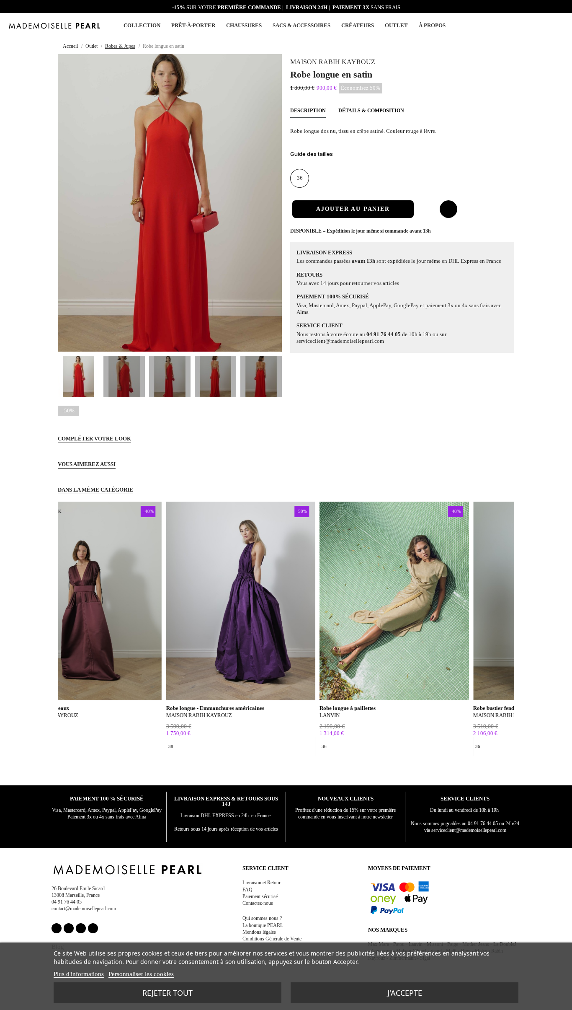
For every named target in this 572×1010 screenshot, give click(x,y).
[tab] (402, 156)
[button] (550, 25)
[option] (62, 746)
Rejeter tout (167, 993)
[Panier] (560, 25)
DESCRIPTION (308, 111)
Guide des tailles (311, 153)
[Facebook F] (57, 928)
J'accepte (404, 993)
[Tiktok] (93, 928)
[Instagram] (69, 928)
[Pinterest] (81, 928)
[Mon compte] (540, 26)
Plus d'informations (79, 974)
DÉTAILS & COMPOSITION (371, 111)
